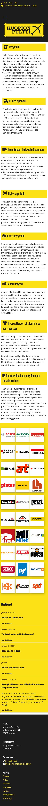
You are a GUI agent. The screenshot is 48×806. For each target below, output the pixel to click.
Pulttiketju (7, 798)
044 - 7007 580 (10, 2)
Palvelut (6, 783)
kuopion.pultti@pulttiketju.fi (18, 763)
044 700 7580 (11, 761)
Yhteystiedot (8, 794)
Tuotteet (7, 787)
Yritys (5, 780)
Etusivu (6, 776)
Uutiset (6, 791)
